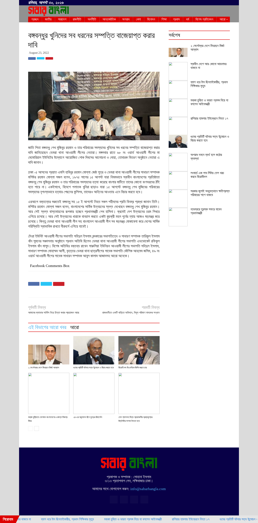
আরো (74, 327)
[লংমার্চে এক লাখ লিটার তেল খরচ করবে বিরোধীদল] (178, 180)
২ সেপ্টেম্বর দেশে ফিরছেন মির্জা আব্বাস (43, 367)
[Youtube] (227, 3)
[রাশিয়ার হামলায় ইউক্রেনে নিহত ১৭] (178, 126)
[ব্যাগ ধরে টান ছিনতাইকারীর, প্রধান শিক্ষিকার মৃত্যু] (178, 89)
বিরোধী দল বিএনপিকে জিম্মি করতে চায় (132, 367)
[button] (202, 2)
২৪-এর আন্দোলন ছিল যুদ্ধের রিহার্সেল (87, 417)
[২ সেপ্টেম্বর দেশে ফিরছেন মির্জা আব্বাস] (48, 350)
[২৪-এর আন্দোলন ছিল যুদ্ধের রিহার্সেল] (93, 393)
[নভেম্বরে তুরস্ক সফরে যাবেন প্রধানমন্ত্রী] (178, 216)
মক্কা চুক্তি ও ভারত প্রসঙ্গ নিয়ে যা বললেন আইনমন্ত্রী (209, 102)
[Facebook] (208, 3)
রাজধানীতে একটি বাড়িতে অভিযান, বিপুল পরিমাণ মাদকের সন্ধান (131, 312)
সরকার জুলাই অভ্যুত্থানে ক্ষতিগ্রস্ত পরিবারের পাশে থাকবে (210, 193)
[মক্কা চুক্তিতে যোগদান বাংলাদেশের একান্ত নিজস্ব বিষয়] (48, 393)
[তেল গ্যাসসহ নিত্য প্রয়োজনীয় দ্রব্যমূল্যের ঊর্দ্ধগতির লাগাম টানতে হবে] (139, 393)
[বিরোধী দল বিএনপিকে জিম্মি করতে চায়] (139, 350)
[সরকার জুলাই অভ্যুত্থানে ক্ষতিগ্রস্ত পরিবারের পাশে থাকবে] (178, 198)
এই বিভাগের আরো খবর (47, 327)
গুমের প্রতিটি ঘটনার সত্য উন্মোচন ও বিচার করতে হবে (93, 367)
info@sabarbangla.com (148, 489)
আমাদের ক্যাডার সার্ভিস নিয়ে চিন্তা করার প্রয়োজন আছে (53, 312)
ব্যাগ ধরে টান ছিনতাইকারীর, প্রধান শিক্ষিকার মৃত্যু (56, 519)
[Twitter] (221, 3)
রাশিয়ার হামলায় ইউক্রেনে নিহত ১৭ (209, 118)
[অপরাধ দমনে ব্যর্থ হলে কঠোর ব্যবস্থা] (178, 162)
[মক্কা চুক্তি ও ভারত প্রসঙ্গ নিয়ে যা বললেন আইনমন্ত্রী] (178, 107)
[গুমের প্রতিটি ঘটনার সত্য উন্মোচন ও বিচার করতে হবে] (93, 350)
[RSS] (214, 3)
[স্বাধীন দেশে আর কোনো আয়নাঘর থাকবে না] (178, 71)
